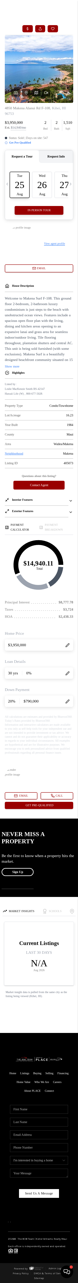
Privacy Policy (21, 1273)
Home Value (23, 1082)
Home (12, 1073)
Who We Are (41, 1082)
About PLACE (32, 1090)
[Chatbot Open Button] (66, 1271)
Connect (49, 1090)
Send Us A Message (39, 1193)
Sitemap (39, 1278)
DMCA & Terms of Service (49, 1273)
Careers (57, 1082)
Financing (63, 1073)
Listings (24, 1073)
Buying (37, 1073)
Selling (49, 1073)
